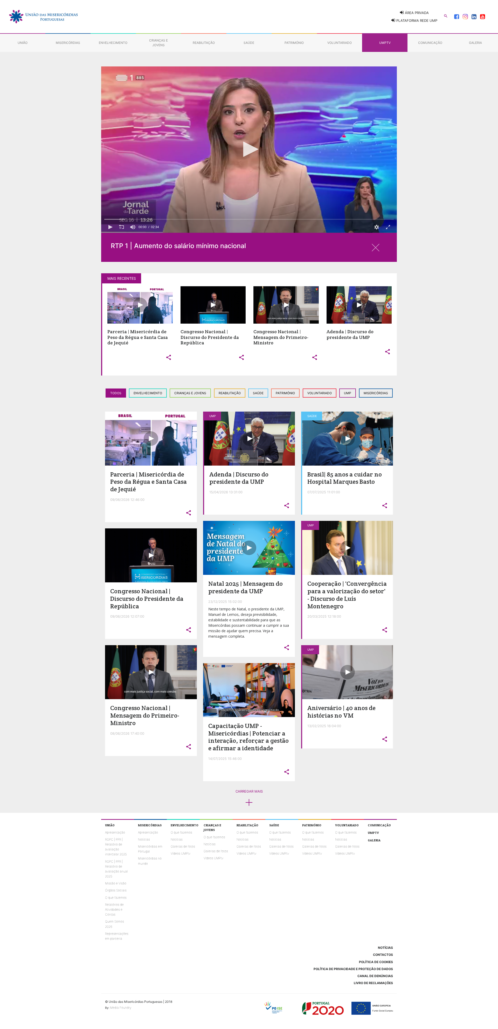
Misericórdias (376, 393)
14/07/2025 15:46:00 (225, 759)
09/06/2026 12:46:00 (127, 500)
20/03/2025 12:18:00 (324, 616)
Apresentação (115, 832)
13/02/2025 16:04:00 (324, 726)
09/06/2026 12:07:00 (127, 616)
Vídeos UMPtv (180, 853)
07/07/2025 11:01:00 (323, 492)
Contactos (383, 955)
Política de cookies (376, 962)
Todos (115, 393)
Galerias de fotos (183, 846)
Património (285, 393)
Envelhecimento (148, 393)
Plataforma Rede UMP (416, 20)
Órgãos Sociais (116, 890)
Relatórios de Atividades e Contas (114, 909)
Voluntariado (319, 393)
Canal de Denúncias (375, 976)
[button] (249, 149)
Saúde (258, 393)
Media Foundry (120, 1008)
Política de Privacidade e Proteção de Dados (353, 969)
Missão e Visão (115, 883)
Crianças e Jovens (190, 393)
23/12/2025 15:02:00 (225, 601)
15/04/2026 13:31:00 (226, 492)
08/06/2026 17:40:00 (127, 733)
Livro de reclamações (373, 983)
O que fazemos (116, 897)
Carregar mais (249, 791)
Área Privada (416, 13)
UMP (347, 393)
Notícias (144, 839)
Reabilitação (230, 393)
